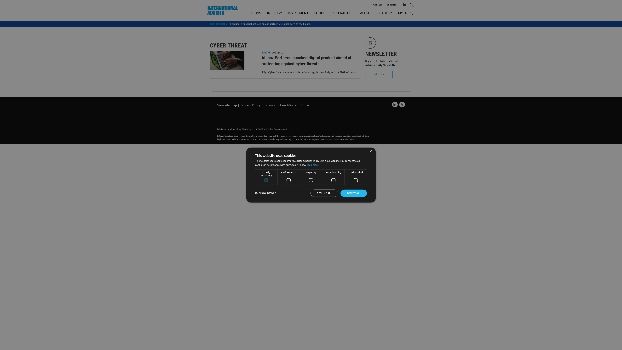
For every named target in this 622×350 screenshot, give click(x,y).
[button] (265, 193)
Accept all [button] (354, 193)
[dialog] (311, 175)
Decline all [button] (324, 193)
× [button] (370, 151)
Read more (312, 164)
